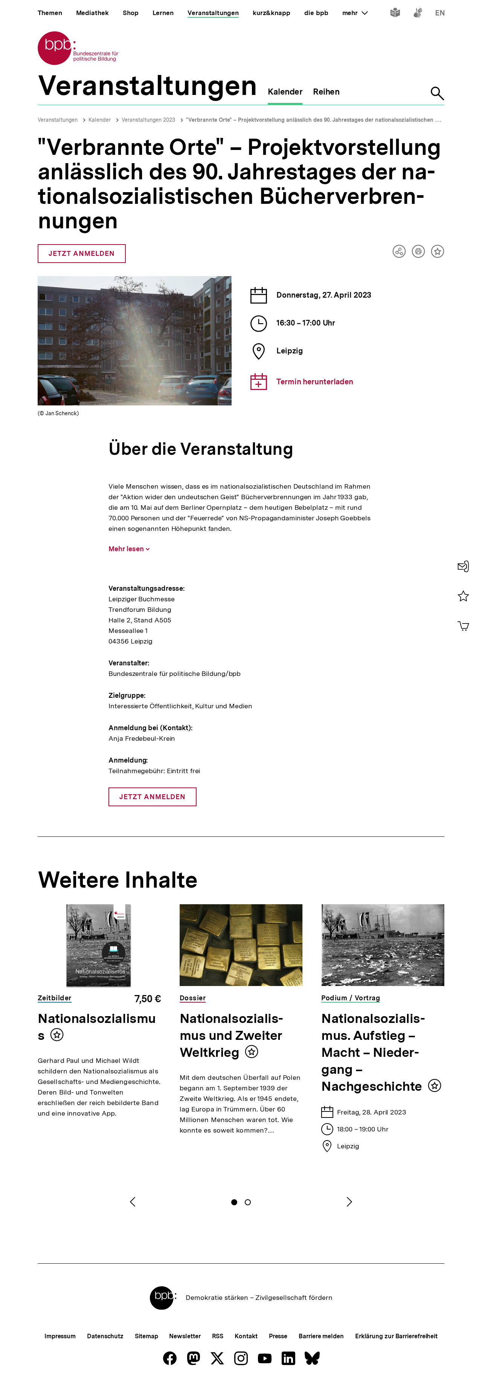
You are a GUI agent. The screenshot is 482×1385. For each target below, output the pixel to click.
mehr (355, 13)
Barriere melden (321, 1336)
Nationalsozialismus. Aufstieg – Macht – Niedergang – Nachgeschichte (373, 1052)
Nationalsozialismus (97, 1026)
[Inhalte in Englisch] (440, 14)
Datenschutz (105, 1336)
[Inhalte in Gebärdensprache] (418, 14)
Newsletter (184, 1336)
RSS (218, 1336)
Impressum (60, 1336)
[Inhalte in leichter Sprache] (395, 14)
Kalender (99, 120)
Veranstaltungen (58, 120)
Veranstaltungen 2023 (148, 120)
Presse (278, 1336)
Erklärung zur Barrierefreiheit (396, 1336)
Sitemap (146, 1336)
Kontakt (246, 1336)
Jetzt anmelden (82, 256)
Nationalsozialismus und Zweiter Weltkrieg (232, 1035)
